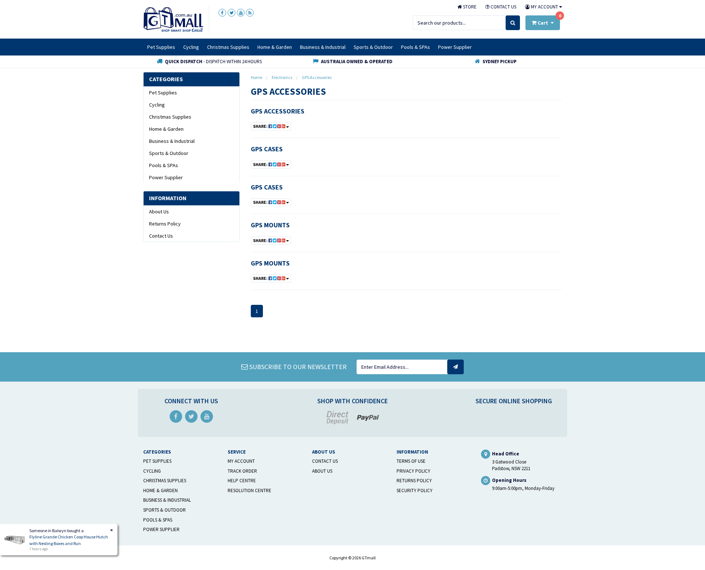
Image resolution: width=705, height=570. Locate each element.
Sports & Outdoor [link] (168, 153)
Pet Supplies (161, 47)
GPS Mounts (270, 225)
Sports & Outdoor (373, 47)
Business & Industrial (323, 47)
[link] (222, 13)
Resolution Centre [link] (249, 490)
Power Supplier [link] (166, 177)
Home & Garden (274, 47)
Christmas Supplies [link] (170, 116)
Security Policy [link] (415, 490)
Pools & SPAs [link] (163, 165)
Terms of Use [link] (411, 461)
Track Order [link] (242, 471)
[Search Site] (513, 22)
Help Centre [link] (242, 480)
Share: (260, 126)
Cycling (191, 47)
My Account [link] (241, 461)
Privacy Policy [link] (413, 471)
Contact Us (502, 7)
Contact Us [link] (161, 235)
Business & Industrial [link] (172, 141)
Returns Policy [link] (165, 223)
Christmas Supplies (228, 47)
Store (469, 7)
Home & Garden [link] (166, 129)
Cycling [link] (157, 104)
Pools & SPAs (415, 47)
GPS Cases (267, 149)
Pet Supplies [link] (163, 92)
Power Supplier (455, 47)
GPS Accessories (277, 111)
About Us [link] (159, 211)
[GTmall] (173, 19)
